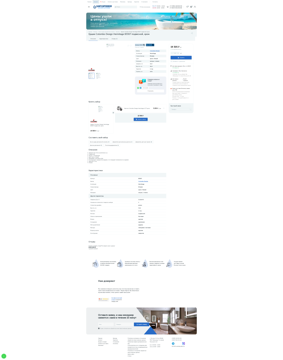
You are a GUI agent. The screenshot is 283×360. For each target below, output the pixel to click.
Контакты (155, 2)
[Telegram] (173, 343)
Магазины (122, 2)
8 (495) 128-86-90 (176, 338)
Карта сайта (131, 354)
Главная (89, 2)
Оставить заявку (141, 324)
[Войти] (195, 7)
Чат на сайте (145, 87)
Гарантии (136, 2)
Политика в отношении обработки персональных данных (137, 351)
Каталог (96, 2)
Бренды (130, 2)
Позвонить (151, 91)
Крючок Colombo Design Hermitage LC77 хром (137, 108)
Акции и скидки (102, 341)
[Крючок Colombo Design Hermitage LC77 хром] (119, 108)
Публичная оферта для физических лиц (137, 342)
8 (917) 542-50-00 (177, 340)
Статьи (129, 356)
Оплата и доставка (113, 2)
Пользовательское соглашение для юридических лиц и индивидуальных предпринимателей (137, 347)
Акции (103, 2)
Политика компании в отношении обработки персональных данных (137, 339)
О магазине (144, 2)
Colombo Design (155, 51)
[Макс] (183, 343)
